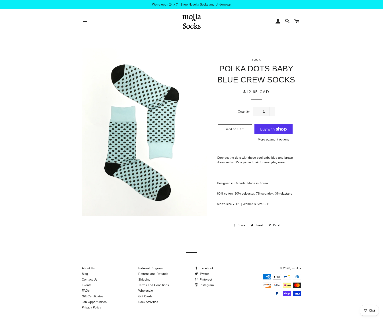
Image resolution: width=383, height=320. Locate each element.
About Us (88, 268)
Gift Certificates (92, 296)
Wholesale (145, 290)
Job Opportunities (94, 302)
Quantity (244, 111)
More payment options (273, 139)
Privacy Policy (91, 307)
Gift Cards (145, 296)
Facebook (206, 268)
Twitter (204, 273)
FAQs (86, 290)
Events (86, 285)
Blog (85, 273)
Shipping (144, 279)
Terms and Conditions (153, 285)
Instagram (206, 285)
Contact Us (89, 279)
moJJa (296, 268)
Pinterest (205, 279)
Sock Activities (148, 302)
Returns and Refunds (153, 273)
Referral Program (150, 268)
